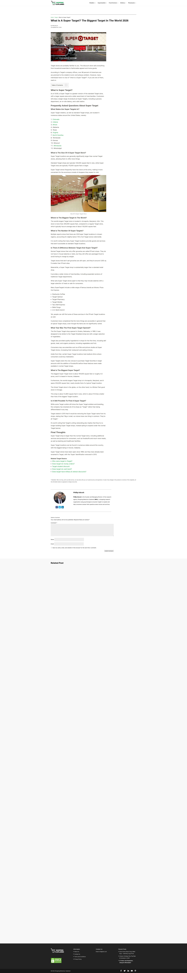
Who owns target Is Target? (62, 461)
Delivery (122, 3)
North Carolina (58, 135)
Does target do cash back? (62, 469)
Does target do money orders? (63, 464)
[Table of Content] (66, 85)
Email (52, 544)
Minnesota (57, 146)
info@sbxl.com (103, 951)
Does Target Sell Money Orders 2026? (65, 931)
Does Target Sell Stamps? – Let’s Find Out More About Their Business (76, 808)
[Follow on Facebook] (57, 507)
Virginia (55, 132)
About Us (76, 951)
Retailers (91, 3)
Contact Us (77, 954)
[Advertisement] (122, 41)
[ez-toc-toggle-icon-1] (65, 85)
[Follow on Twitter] (60, 507)
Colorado (56, 119)
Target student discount (61, 466)
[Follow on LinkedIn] (62, 507)
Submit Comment (109, 550)
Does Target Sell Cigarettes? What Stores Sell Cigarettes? (72, 746)
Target (56, 17)
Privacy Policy (78, 959)
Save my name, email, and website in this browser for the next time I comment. (74, 547)
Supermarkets (102, 3)
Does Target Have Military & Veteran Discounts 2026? (70, 870)
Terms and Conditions (80, 956)
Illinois (55, 125)
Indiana (55, 122)
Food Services (113, 3)
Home (52, 17)
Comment (54, 523)
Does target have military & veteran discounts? (69, 472)
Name (52, 539)
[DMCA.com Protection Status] (56, 963)
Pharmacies (131, 3)
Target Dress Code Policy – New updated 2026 (68, 684)
